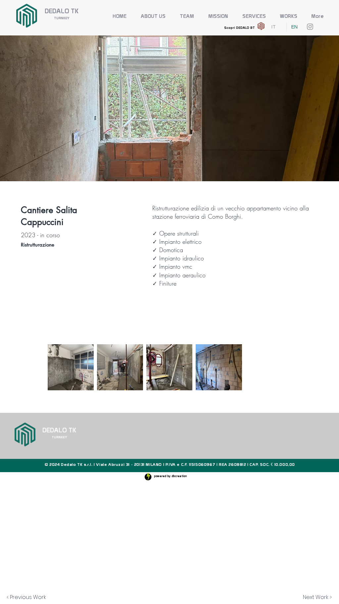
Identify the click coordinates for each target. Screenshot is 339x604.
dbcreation (179, 476)
